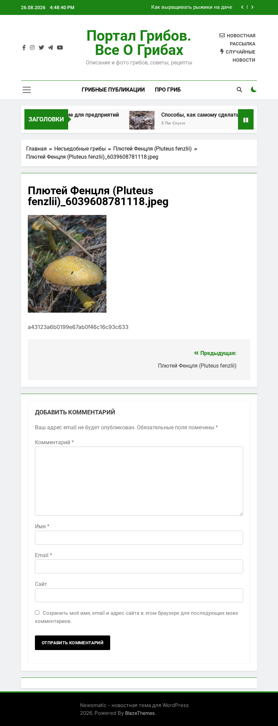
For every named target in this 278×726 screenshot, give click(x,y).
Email (43, 555)
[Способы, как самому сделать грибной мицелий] (137, 123)
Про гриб (168, 89)
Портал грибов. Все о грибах (139, 42)
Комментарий (54, 442)
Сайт (41, 584)
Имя (42, 526)
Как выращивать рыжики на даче (191, 7)
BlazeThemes (140, 713)
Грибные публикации (113, 89)
